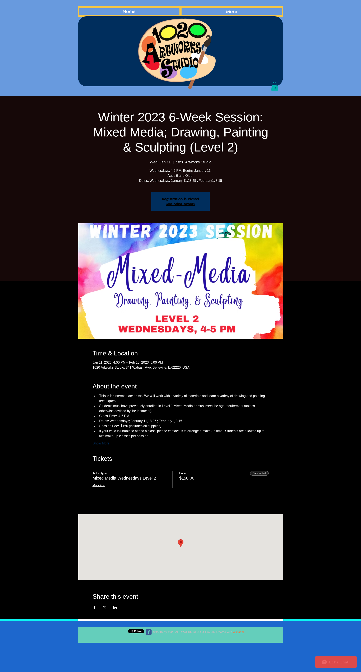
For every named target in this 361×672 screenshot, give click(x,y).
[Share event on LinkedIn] (115, 607)
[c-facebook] (149, 632)
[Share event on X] (105, 607)
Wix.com (238, 632)
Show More (101, 443)
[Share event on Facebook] (95, 607)
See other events (180, 204)
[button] (274, 86)
